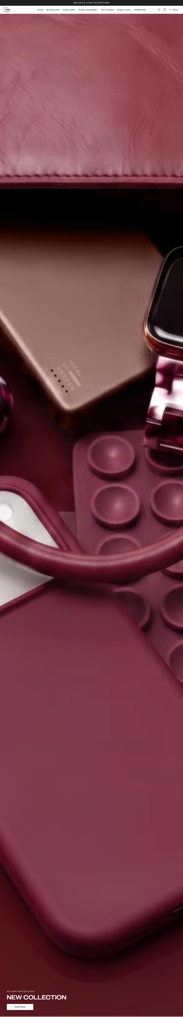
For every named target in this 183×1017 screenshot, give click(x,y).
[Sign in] (159, 10)
